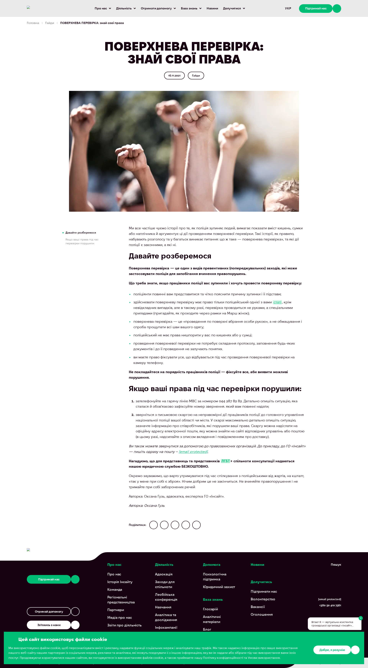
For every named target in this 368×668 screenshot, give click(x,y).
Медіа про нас (119, 617)
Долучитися (232, 8)
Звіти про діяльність (124, 625)
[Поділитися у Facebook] (164, 525)
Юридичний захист (219, 587)
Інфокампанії (166, 627)
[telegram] (301, 614)
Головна (33, 23)
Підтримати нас (264, 591)
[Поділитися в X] (175, 525)
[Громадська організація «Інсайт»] (45, 8)
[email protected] (193, 451)
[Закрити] (361, 618)
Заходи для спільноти (164, 584)
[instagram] (309, 614)
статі (277, 302)
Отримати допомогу (156, 8)
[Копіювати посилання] (196, 525)
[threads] (323, 614)
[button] (334, 623)
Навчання (163, 607)
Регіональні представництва (121, 599)
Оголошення (262, 614)
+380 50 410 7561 (330, 605)
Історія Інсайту (119, 582)
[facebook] (316, 614)
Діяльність (124, 8)
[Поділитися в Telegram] (153, 525)
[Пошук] (278, 8)
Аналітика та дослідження (166, 617)
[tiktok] (331, 614)
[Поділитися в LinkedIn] (186, 525)
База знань (189, 8)
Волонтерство (263, 599)
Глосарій (210, 609)
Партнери (115, 610)
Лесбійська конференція (166, 597)
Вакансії (258, 607)
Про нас (101, 8)
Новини (212, 8)
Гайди (49, 23)
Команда (114, 589)
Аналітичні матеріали (212, 619)
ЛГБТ (225, 461)
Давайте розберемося (81, 232)
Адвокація (163, 574)
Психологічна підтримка (214, 576)
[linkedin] (338, 614)
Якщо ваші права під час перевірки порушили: (82, 241)
